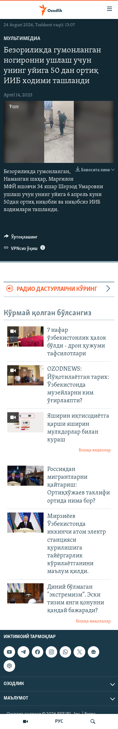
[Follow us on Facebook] (37, 652)
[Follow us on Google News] (93, 652)
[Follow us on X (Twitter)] (79, 652)
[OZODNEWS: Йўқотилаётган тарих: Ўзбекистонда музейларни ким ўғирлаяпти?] (25, 375)
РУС (59, 721)
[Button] (21, 238)
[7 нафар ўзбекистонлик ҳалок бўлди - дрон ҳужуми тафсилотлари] (25, 336)
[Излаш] (93, 721)
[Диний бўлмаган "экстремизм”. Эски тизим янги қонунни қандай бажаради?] (25, 593)
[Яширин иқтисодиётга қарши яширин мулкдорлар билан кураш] (25, 422)
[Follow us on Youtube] (9, 652)
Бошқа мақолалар (93, 621)
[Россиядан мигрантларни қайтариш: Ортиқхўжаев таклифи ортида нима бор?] (25, 476)
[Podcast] (9, 665)
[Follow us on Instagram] (51, 652)
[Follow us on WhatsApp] (65, 652)
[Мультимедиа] (25, 721)
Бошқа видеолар (95, 450)
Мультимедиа (22, 39)
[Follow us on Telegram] (23, 652)
